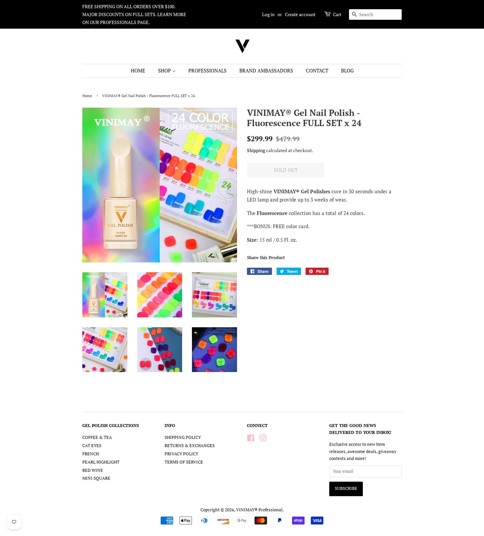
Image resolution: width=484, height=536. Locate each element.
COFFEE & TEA (97, 437)
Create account (300, 14)
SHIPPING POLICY (183, 437)
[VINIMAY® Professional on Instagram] (262, 439)
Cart (337, 14)
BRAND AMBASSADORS (266, 70)
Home (87, 95)
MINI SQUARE (96, 478)
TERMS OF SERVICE (184, 462)
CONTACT (317, 70)
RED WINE (92, 470)
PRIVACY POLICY (181, 454)
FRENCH (90, 454)
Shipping (256, 150)
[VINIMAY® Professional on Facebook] (251, 439)
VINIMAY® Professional (259, 510)
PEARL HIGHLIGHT (101, 462)
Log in (268, 14)
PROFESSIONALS (207, 70)
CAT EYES (91, 445)
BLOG (347, 70)
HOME (138, 70)
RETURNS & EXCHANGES (190, 445)
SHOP (165, 70)
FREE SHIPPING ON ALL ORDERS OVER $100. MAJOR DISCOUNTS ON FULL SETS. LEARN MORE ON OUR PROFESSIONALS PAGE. (134, 14)
